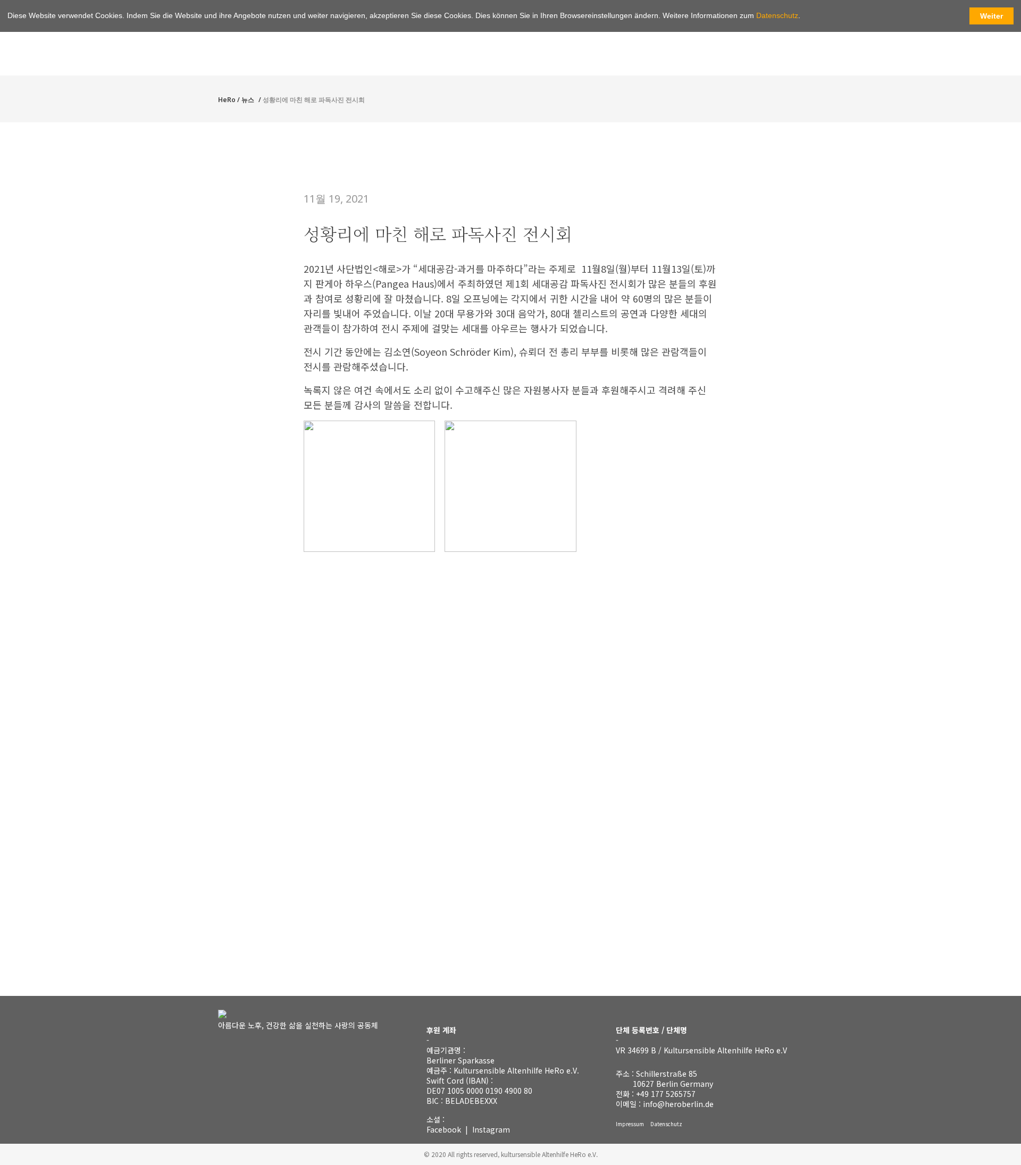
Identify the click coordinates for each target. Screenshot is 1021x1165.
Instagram (491, 1129)
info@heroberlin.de (678, 1104)
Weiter (991, 16)
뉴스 (247, 99)
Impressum (630, 1124)
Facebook (443, 1129)
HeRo (227, 99)
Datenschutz (666, 1124)
